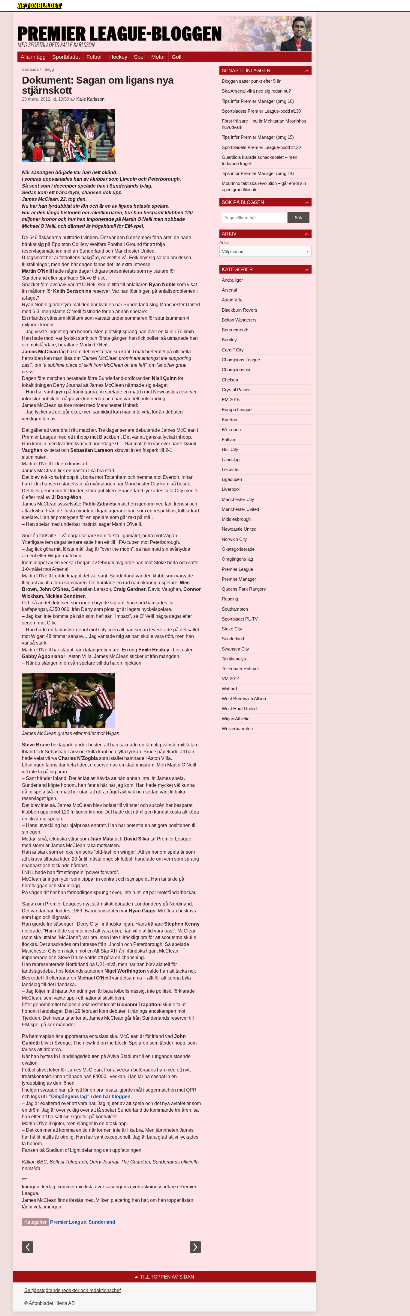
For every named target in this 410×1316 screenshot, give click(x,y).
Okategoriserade (238, 549)
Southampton (235, 609)
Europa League (237, 409)
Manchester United (240, 509)
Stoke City (232, 628)
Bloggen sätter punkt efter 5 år (251, 81)
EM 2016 (231, 399)
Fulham (229, 439)
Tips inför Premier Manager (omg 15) (258, 137)
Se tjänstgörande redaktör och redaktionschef (72, 1290)
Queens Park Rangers (244, 588)
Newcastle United (239, 529)
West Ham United (239, 708)
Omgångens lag (237, 559)
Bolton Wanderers (239, 319)
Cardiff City (233, 349)
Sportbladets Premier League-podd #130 (261, 111)
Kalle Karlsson (90, 99)
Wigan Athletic (235, 718)
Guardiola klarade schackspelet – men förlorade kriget (259, 160)
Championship (236, 369)
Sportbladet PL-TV (240, 618)
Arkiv (224, 242)
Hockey (118, 57)
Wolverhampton (237, 728)
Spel (139, 57)
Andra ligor (232, 280)
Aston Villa (232, 299)
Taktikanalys (234, 658)
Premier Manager (239, 579)
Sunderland (102, 1222)
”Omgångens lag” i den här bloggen (90, 1096)
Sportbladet (66, 57)
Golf (177, 57)
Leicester (231, 469)
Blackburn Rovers (239, 310)
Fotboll (94, 57)
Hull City (230, 449)
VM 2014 (231, 678)
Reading (230, 598)
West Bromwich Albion (244, 698)
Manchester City (238, 499)
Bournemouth (235, 329)
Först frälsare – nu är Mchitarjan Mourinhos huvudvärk (264, 124)
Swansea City (235, 648)
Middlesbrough (236, 519)
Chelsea (230, 379)
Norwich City (234, 539)
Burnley (229, 339)
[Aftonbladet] (39, 6)
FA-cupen (231, 429)
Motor (158, 57)
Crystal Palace (236, 389)
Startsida (30, 69)
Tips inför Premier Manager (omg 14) (258, 173)
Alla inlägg (33, 57)
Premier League (68, 1222)
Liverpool (231, 489)
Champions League (241, 359)
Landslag (231, 459)
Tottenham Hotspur (240, 668)
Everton (229, 419)
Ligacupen (232, 479)
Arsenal (229, 289)
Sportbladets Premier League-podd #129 (261, 147)
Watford (229, 688)
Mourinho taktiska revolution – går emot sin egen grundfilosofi (264, 186)
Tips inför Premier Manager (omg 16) (258, 101)
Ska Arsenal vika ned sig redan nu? (256, 90)
